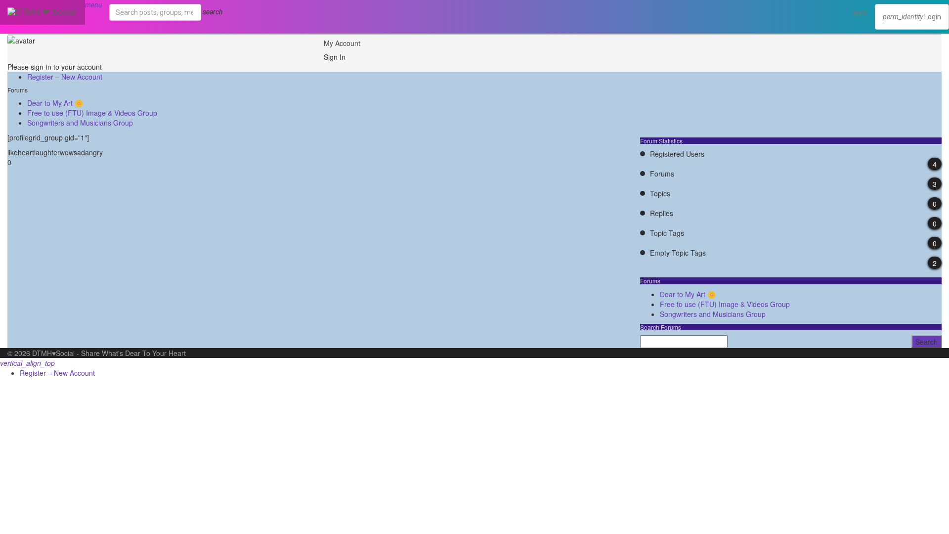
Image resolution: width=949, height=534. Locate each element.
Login (912, 17)
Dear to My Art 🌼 (55, 103)
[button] (860, 12)
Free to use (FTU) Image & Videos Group (92, 113)
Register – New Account (64, 77)
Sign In (334, 57)
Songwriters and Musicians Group (80, 123)
